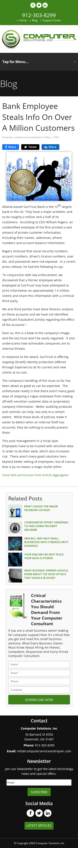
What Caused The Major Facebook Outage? (41, 508)
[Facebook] (33, 5)
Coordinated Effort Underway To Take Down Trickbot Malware (46, 526)
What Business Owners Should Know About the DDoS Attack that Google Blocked (46, 574)
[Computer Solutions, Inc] (39, 48)
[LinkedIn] (45, 5)
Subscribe (39, 792)
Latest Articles (39, 825)
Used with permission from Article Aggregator (35, 475)
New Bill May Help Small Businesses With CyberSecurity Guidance (46, 542)
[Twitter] (39, 5)
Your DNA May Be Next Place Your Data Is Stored (44, 556)
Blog (34, 20)
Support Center (52, 20)
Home (23, 20)
